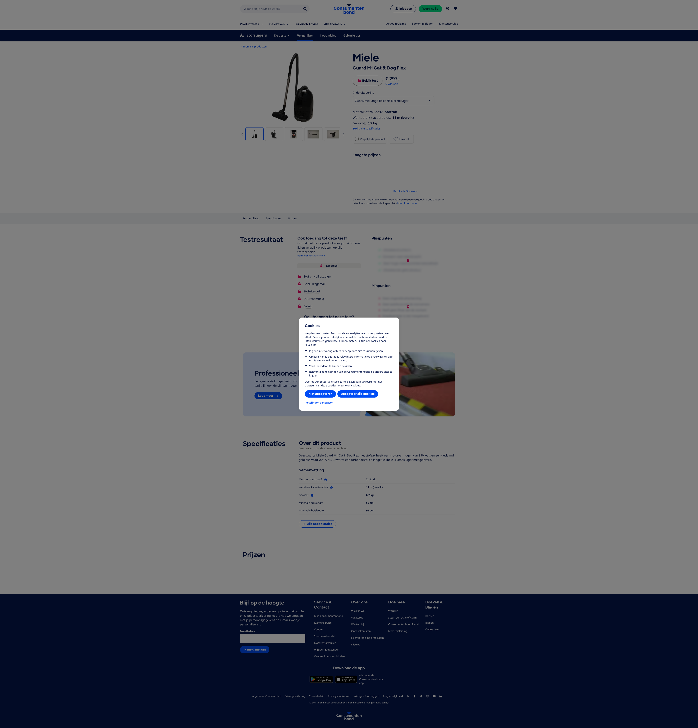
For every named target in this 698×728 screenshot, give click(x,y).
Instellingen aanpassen (319, 402)
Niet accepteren (320, 394)
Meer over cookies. (349, 385)
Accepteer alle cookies (358, 394)
